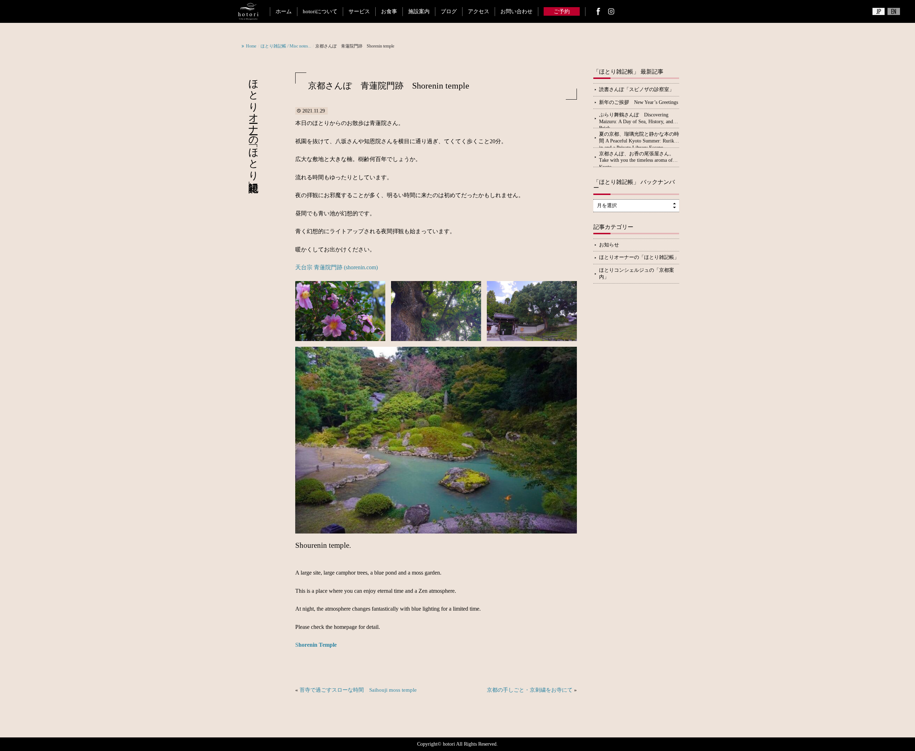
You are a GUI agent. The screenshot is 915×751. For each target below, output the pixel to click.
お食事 (389, 11)
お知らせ (609, 244)
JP (878, 11)
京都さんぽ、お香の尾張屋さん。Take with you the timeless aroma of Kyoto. (636, 159)
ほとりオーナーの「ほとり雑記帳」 (639, 257)
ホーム (284, 11)
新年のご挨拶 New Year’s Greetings (638, 102)
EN (893, 11)
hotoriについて (320, 11)
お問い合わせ (516, 11)
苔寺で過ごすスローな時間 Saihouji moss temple (358, 690)
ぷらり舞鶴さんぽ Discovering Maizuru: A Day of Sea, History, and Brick (636, 120)
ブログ (449, 11)
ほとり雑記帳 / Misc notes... (286, 46)
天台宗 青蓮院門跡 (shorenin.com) (336, 267)
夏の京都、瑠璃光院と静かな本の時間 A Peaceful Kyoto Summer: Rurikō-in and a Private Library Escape (639, 139)
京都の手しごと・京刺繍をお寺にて (530, 690)
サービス (359, 11)
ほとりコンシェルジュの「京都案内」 (636, 273)
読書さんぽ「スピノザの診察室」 (636, 89)
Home (251, 46)
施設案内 (419, 11)
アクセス (478, 11)
